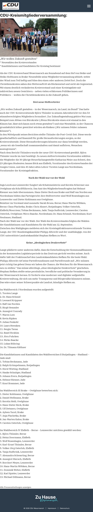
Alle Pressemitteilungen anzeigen (15, 487)
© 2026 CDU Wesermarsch (34, 508)
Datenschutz (65, 508)
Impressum (52, 508)
